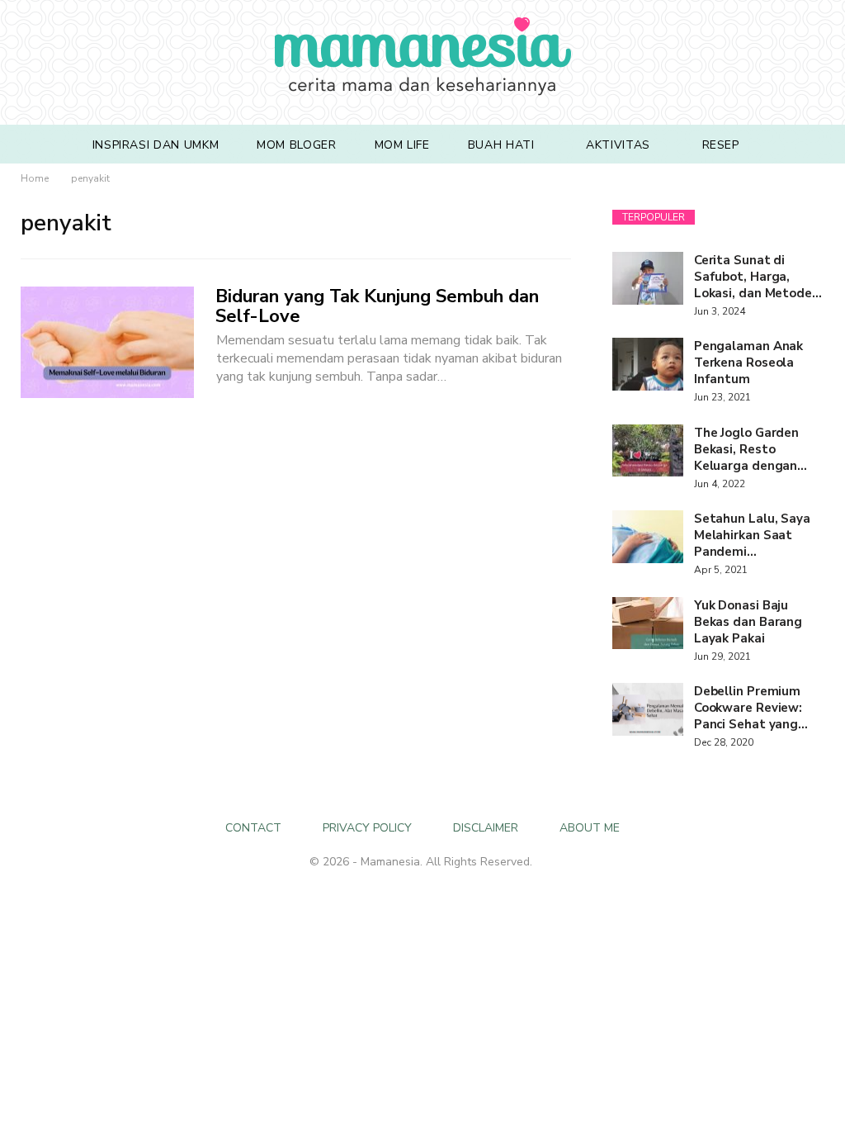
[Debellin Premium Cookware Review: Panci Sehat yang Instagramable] (647, 709)
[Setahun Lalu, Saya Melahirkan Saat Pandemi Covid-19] (647, 536)
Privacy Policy (367, 828)
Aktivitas (618, 145)
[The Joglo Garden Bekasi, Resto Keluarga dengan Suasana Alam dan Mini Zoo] (647, 450)
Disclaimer (485, 828)
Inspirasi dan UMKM (156, 145)
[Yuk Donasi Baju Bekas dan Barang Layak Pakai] (647, 623)
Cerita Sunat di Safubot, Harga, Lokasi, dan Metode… (758, 276)
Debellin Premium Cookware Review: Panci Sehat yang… (751, 707)
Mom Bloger (296, 145)
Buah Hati (501, 145)
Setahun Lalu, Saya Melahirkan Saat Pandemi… (752, 535)
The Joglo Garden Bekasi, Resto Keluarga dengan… (750, 449)
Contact (253, 828)
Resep (720, 145)
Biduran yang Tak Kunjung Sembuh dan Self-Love (377, 306)
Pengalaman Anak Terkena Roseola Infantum (749, 362)
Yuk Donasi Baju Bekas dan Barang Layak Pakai (748, 622)
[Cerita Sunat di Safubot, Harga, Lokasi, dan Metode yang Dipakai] (647, 278)
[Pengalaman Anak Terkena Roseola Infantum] (647, 364)
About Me (589, 828)
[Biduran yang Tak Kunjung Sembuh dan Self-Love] (107, 342)
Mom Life (402, 145)
